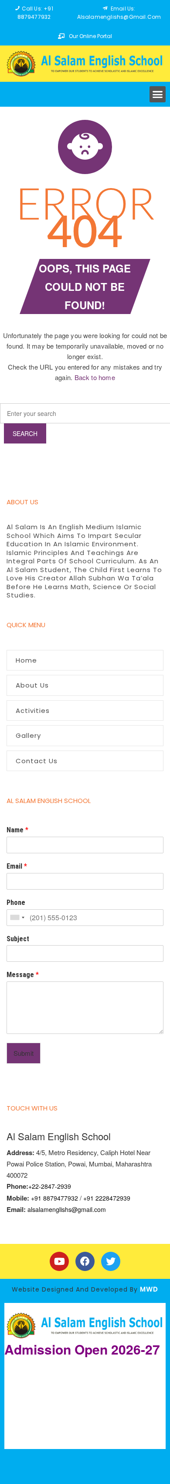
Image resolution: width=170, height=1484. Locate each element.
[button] (158, 94)
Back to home (95, 377)
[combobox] (17, 917)
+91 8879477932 (54, 1198)
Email (17, 866)
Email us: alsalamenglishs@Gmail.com (119, 13)
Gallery (28, 735)
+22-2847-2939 (49, 1186)
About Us (32, 685)
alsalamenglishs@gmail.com (66, 1209)
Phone (16, 902)
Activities (33, 710)
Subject (18, 939)
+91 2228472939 (106, 1198)
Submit (24, 1053)
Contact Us (37, 760)
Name (17, 830)
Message (23, 975)
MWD (149, 1289)
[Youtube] (59, 1261)
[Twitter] (110, 1261)
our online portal (90, 36)
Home (26, 660)
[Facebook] (85, 1261)
